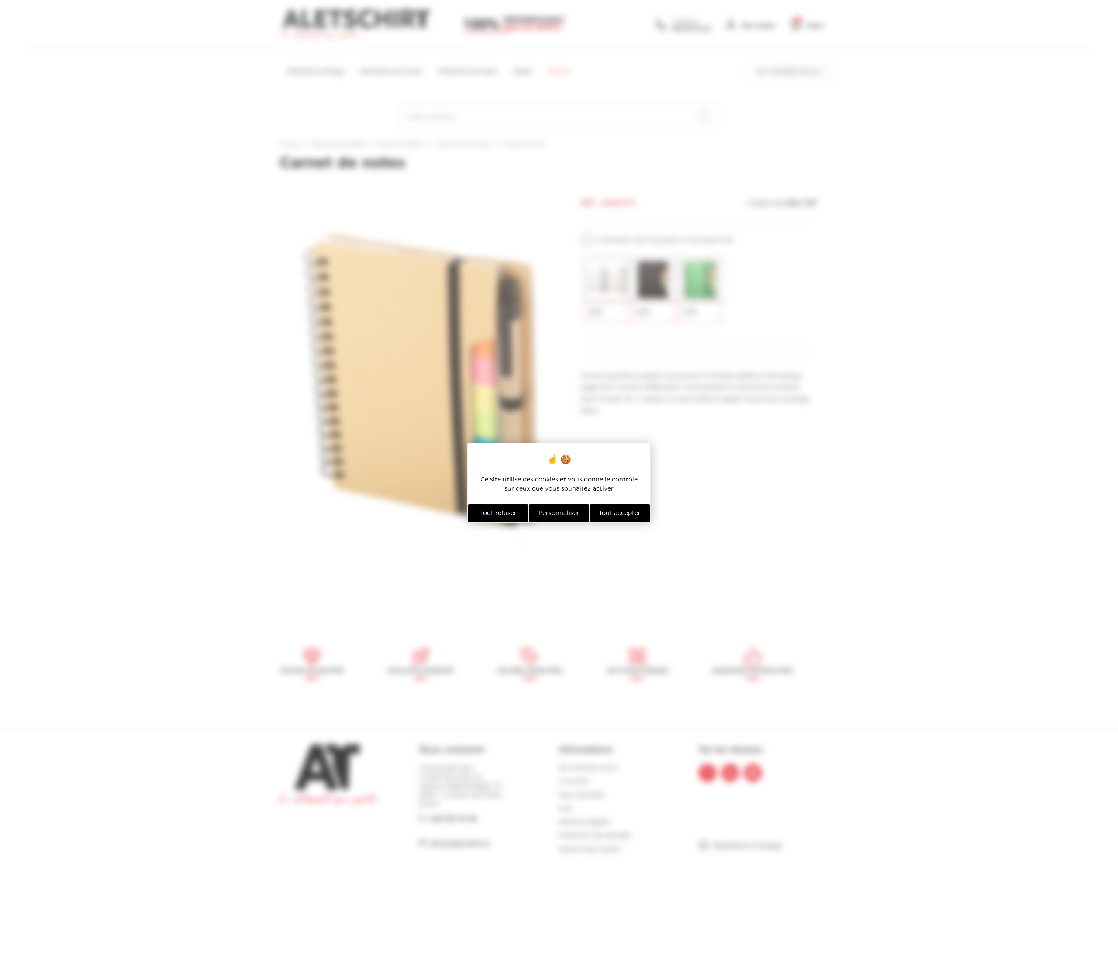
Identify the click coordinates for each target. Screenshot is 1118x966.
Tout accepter (620, 512)
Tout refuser (498, 512)
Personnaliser (559, 512)
